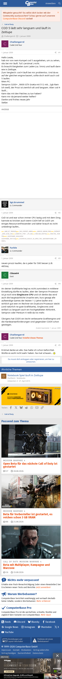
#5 (59, 345)
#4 (59, 283)
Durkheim (11, 378)
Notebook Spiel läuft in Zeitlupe (25, 375)
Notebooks (21, 378)
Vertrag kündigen (8, 653)
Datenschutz (38, 653)
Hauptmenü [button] (5, 3)
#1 (59, 52)
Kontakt (16, 650)
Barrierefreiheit (24, 653)
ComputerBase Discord (14, 18)
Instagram (29, 627)
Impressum (6, 650)
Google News (11, 627)
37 (6, 471)
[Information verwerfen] (58, 12)
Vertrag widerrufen (41, 650)
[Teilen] (55, 52)
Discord (21, 622)
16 (6, 572)
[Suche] (59, 3)
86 (6, 521)
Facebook (50, 622)
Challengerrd (9, 36)
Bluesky (35, 622)
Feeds (8, 622)
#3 (59, 258)
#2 (59, 213)
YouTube (9, 632)
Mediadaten (26, 650)
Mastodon (46, 627)
